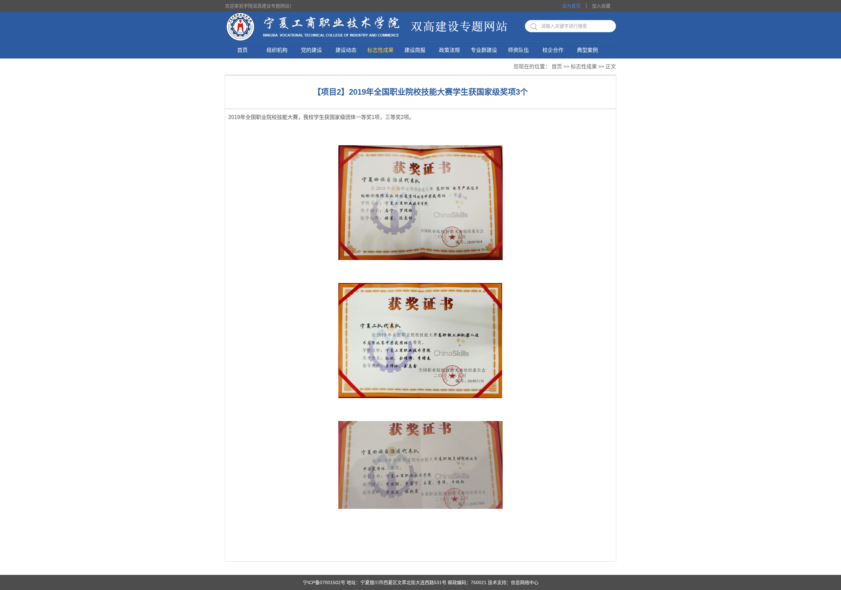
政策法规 (449, 50)
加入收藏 (601, 6)
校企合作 (552, 50)
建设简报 (414, 50)
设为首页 (571, 6)
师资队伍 (518, 50)
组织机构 (276, 50)
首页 (242, 50)
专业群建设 (484, 50)
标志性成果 (380, 50)
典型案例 (587, 50)
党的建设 (311, 50)
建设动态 (345, 50)
